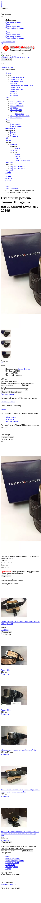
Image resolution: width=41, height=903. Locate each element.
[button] (8, 42)
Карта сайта (10, 865)
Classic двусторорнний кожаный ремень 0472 (18, 750)
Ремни (7, 186)
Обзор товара (10, 417)
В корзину (5, 392)
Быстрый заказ (16, 392)
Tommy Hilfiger (24, 369)
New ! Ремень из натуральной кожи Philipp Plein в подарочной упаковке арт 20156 (20, 791)
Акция (3, 409)
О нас (7, 24)
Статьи (8, 180)
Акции (8, 176)
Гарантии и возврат (13, 22)
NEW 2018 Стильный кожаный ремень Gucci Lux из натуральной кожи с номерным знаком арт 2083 (20, 834)
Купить (25, 385)
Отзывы (8, 178)
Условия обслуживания (14, 28)
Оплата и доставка (12, 26)
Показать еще (6, 632)
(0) (2, 363)
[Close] (2, 441)
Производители (11, 867)
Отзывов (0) (10, 419)
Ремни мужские (11, 188)
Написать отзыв (7, 437)
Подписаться (27, 850)
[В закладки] (2, 365)
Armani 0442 (5, 710)
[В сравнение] (4, 365)
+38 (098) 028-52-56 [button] (8, 884)
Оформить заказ (7, 67)
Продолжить (6, 576)
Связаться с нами (12, 863)
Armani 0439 (5, 670)
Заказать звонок (23, 57)
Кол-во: (4, 387)
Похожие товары (12, 421)
